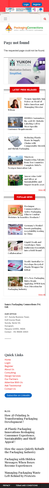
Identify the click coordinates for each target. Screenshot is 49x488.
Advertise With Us (14, 382)
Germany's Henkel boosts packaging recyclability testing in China (34, 229)
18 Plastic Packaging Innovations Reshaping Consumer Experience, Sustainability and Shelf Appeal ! (20, 435)
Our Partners (11, 379)
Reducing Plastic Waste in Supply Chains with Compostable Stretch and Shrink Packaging (26, 143)
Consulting (10, 372)
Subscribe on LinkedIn (18, 395)
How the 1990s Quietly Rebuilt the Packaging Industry (24, 450)
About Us (9, 369)
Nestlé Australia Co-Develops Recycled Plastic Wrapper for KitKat (34, 265)
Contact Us (10, 388)
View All (41, 190)
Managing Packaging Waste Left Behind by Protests (22, 474)
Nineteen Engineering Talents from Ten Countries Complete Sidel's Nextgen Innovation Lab (26, 162)
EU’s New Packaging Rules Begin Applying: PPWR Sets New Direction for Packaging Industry (26, 283)
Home (8, 359)
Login (26, 4)
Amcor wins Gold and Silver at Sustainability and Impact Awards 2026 (34, 180)
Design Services (13, 375)
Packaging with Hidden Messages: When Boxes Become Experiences (20, 462)
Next (42, 12)
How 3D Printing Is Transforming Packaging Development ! (21, 418)
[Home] (24, 27)
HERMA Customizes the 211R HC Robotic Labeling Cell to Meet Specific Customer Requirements (26, 124)
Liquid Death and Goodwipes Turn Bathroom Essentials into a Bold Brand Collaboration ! (26, 248)
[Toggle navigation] (5, 18)
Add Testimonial (13, 385)
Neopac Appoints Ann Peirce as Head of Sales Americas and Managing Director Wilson (26, 104)
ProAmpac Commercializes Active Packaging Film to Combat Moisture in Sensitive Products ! (24, 212)
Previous (39, 12)
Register (37, 4)
